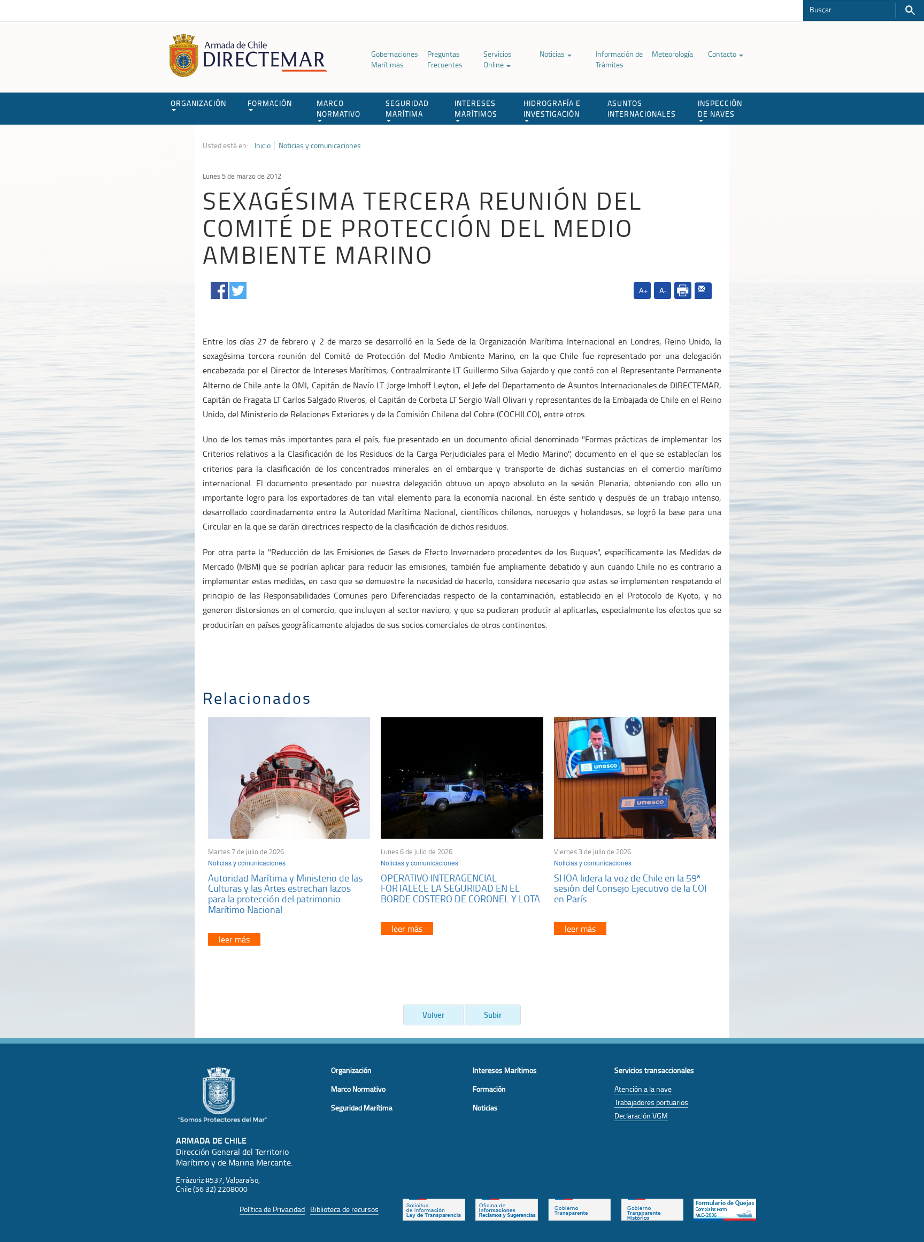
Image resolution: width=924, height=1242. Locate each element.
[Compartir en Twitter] (238, 288)
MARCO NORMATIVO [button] (338, 108)
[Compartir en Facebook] (219, 288)
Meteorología (672, 54)
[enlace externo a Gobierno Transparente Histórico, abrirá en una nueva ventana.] (652, 1208)
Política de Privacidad (272, 1209)
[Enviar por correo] (703, 291)
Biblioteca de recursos (344, 1209)
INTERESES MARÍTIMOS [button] (476, 108)
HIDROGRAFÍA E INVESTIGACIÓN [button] (552, 108)
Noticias (553, 54)
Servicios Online (497, 59)
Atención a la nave (643, 1089)
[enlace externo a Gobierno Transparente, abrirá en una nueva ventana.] (579, 1208)
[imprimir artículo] (682, 290)
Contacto (723, 54)
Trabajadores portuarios (651, 1102)
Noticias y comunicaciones (320, 145)
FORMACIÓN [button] (270, 103)
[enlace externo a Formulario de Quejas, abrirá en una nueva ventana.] (725, 1208)
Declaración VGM (641, 1115)
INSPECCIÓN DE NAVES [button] (720, 108)
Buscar (910, 10)
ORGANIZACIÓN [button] (198, 103)
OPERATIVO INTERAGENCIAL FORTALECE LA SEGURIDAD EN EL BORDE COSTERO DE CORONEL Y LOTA (460, 888)
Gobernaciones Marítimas (394, 59)
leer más (234, 939)
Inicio (263, 145)
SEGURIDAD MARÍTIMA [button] (407, 108)
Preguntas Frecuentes (445, 59)
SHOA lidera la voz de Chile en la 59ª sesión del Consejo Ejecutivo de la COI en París (630, 888)
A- (662, 290)
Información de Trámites (619, 59)
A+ (643, 290)
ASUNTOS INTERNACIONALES (641, 108)
